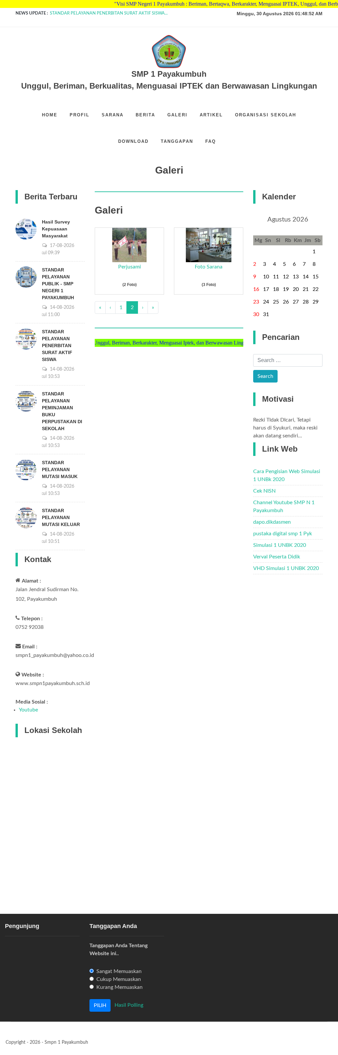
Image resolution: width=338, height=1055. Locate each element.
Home (49, 114)
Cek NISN (264, 491)
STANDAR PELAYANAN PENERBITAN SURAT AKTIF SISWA (57, 345)
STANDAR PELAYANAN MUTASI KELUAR (61, 517)
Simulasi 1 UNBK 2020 (279, 545)
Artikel (211, 114)
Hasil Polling (129, 1005)
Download (133, 141)
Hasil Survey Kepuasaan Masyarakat (56, 228)
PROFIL (79, 114)
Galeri (177, 114)
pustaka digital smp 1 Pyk (282, 533)
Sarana (112, 114)
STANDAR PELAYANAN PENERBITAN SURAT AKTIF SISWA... (109, 13)
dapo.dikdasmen (272, 522)
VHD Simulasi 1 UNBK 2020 (286, 568)
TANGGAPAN (177, 141)
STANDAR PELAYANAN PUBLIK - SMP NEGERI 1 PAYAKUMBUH (58, 283)
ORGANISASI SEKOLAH (265, 114)
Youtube (28, 709)
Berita (145, 114)
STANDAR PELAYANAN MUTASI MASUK (60, 469)
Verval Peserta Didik (276, 556)
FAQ (210, 141)
